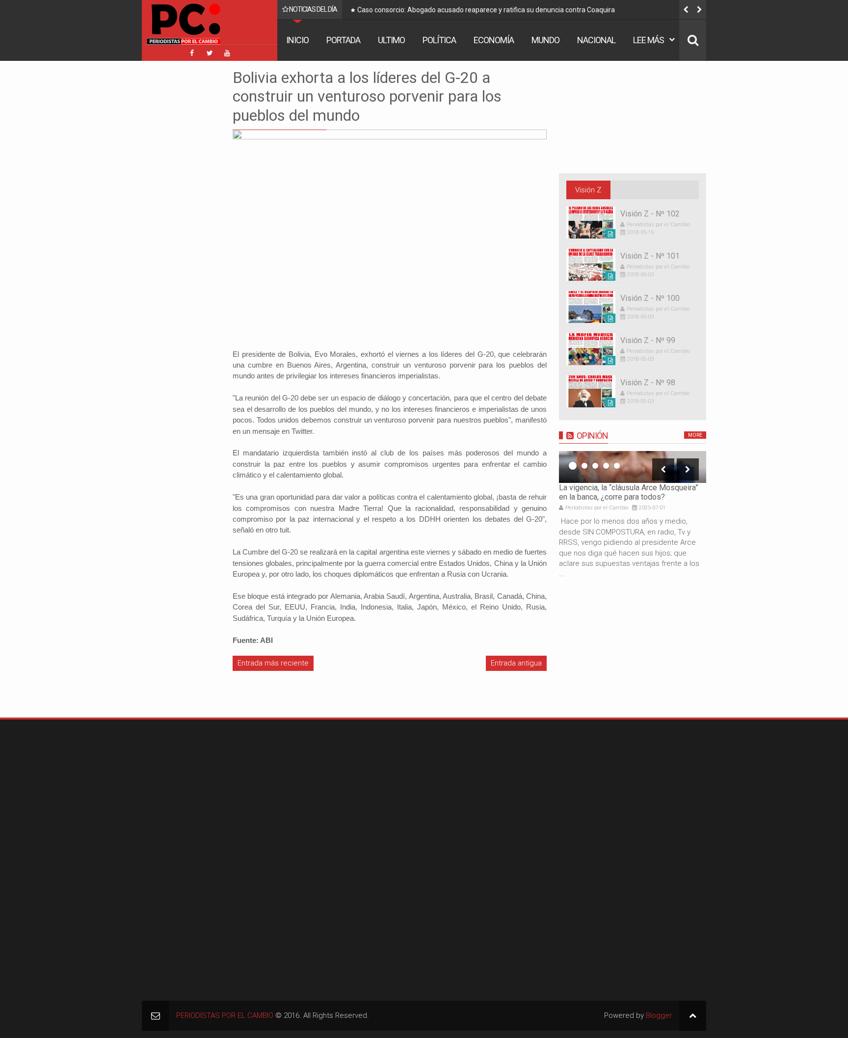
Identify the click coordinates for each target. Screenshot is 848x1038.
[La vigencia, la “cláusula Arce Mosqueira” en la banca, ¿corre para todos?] (632, 467)
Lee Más (648, 40)
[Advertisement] (171, 215)
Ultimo (391, 40)
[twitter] (209, 53)
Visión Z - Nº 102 (650, 213)
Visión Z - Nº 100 (650, 298)
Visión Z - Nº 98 (647, 382)
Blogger (659, 1015)
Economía (494, 40)
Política (439, 40)
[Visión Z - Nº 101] (590, 265)
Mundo (545, 40)
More (695, 435)
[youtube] (227, 53)
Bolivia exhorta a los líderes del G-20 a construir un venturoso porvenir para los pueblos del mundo (367, 96)
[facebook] (192, 53)
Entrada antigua (516, 663)
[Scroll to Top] (692, 1016)
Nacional (596, 40)
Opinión (592, 435)
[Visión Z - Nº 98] (590, 391)
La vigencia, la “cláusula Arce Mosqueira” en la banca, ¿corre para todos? (628, 492)
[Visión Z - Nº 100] (590, 307)
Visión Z (588, 190)
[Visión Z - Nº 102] (590, 223)
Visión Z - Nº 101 (650, 256)
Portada (343, 40)
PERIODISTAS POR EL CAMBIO (224, 1015)
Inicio (297, 40)
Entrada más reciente (273, 663)
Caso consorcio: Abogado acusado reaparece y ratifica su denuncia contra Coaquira (486, 10)
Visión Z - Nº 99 (647, 340)
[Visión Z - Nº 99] (590, 349)
